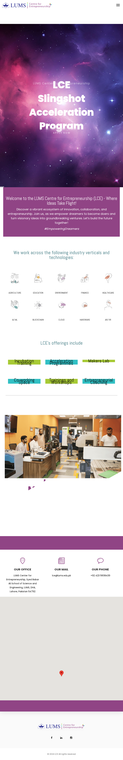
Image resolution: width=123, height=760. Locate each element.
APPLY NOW (61, 130)
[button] (61, 673)
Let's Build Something (61, 506)
